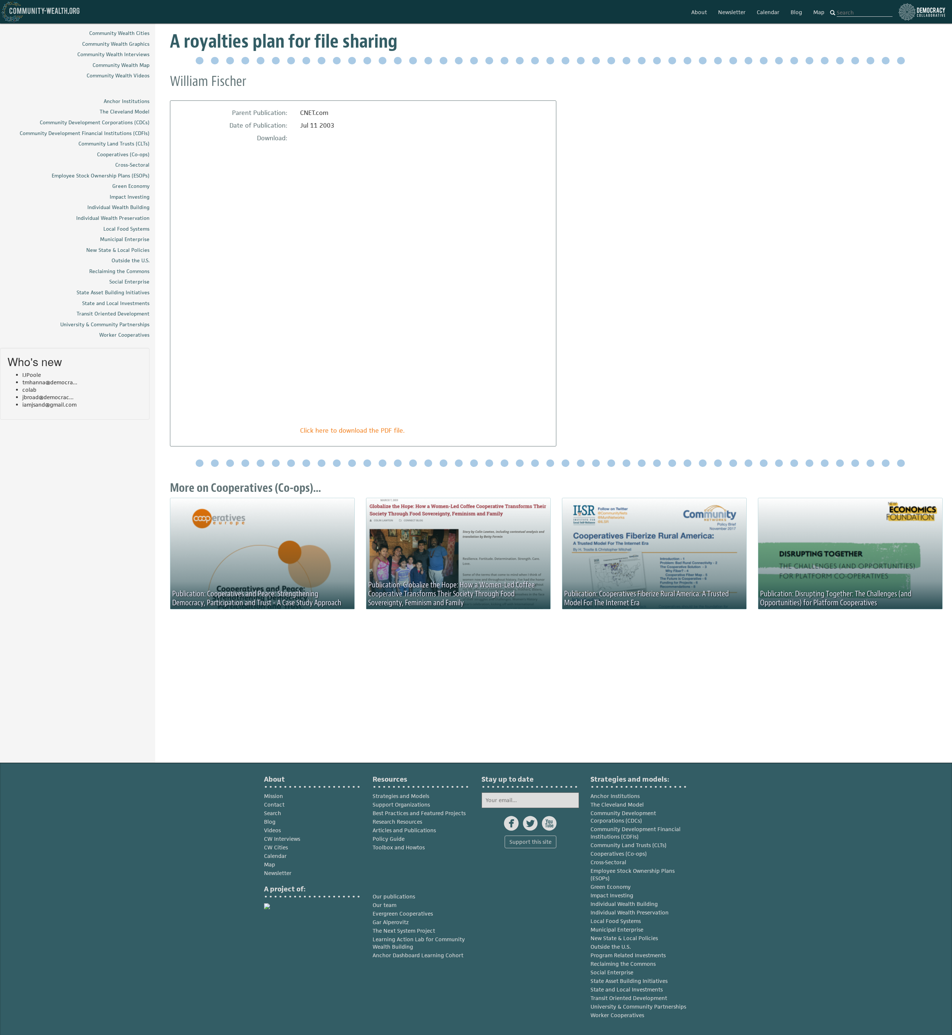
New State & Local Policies (624, 938)
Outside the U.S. (611, 946)
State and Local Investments (627, 989)
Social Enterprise (612, 972)
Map (818, 12)
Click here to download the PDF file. (352, 430)
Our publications (394, 896)
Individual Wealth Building (624, 903)
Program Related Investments (628, 955)
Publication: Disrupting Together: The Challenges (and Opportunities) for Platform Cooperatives (835, 598)
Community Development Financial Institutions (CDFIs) (636, 833)
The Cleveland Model (617, 804)
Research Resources (397, 821)
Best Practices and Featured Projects (419, 813)
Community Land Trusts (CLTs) (628, 845)
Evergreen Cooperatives (403, 913)
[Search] (832, 13)
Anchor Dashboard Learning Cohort (418, 955)
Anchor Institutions (615, 796)
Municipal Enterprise (617, 929)
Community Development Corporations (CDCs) (623, 817)
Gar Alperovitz (391, 922)
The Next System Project (404, 930)
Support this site (530, 841)
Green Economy (611, 886)
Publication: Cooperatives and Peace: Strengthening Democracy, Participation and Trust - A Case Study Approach (256, 598)
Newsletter (732, 12)
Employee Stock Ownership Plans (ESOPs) (633, 874)
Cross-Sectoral (608, 862)
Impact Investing (612, 895)
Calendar (768, 12)
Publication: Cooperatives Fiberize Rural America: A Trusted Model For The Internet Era (646, 598)
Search (272, 813)
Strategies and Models (401, 796)
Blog (796, 12)
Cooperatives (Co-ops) (619, 853)
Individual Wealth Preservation (630, 912)
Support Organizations (401, 804)
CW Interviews (282, 838)
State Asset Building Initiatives (629, 980)
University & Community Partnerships (638, 1006)
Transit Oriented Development (629, 998)
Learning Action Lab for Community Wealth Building (419, 943)
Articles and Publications (404, 830)
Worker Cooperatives (617, 1015)
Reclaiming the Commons (623, 963)
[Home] (41, 11)
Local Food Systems (616, 921)
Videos (272, 830)
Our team (384, 905)
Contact (274, 804)
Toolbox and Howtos (399, 847)
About (699, 12)
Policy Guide (389, 838)
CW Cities (276, 847)
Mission (273, 796)
